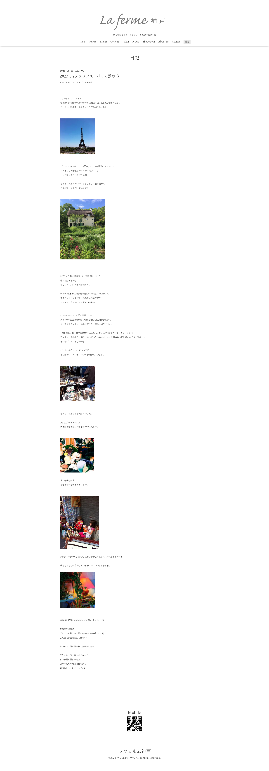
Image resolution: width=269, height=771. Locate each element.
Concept (115, 41)
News (135, 41)
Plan (126, 41)
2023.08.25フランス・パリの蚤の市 (76, 83)
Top (82, 41)
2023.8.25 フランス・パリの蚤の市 (89, 76)
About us (163, 41)
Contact (176, 41)
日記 (187, 41)
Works (92, 41)
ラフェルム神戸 (134, 751)
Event (103, 41)
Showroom (149, 41)
